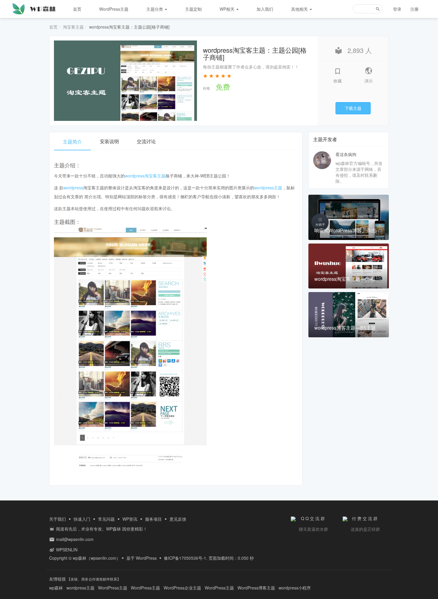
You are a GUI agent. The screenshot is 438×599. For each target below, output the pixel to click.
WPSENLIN (66, 550)
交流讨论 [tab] (146, 141)
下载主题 (353, 108)
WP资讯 (129, 519)
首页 (77, 9)
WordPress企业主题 (182, 588)
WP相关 (228, 9)
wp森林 (79, 558)
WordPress (146, 558)
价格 (206, 88)
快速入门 (82, 519)
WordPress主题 (113, 9)
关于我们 (57, 519)
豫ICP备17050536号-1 (185, 558)
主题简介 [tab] (72, 141)
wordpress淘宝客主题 (145, 176)
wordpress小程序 (295, 588)
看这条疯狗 (346, 154)
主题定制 (193, 9)
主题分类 (155, 9)
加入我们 (265, 9)
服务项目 (153, 519)
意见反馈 (178, 519)
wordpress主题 (268, 188)
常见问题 (106, 519)
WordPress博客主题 (256, 588)
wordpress (73, 188)
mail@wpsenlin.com (75, 539)
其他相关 (300, 9)
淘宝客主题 (73, 27)
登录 (397, 9)
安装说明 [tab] (109, 141)
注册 (414, 9)
